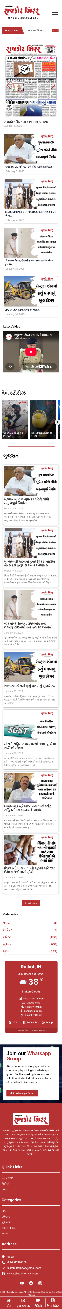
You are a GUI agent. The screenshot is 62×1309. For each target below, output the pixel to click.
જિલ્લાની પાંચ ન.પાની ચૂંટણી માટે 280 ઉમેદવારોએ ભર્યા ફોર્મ (29, 870)
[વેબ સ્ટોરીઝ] (53, 1300)
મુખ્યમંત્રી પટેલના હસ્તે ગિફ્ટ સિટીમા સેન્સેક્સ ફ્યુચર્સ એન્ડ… (30, 213)
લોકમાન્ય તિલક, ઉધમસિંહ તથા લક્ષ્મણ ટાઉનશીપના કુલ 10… (29, 262)
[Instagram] (40, 1283)
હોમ (9, 1305)
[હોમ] (9, 1300)
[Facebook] (31, 1283)
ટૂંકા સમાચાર (23, 1305)
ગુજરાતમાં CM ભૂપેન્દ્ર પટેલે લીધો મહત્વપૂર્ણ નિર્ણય (28, 166)
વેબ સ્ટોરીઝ (53, 1305)
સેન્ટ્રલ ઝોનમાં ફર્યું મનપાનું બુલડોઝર (22, 309)
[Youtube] (22, 1283)
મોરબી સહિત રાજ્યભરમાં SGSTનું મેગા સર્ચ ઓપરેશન (30, 746)
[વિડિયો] (38, 1300)
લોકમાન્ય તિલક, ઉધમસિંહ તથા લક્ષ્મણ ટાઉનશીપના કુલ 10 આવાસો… (29, 625)
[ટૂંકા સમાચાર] (23, 1300)
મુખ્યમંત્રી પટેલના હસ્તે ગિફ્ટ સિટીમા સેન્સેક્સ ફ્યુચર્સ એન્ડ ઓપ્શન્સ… (29, 563)
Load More (31, 903)
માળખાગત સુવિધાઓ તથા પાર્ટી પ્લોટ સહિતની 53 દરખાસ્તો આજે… (28, 808)
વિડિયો (38, 1305)
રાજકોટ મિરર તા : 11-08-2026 (26, 122)
